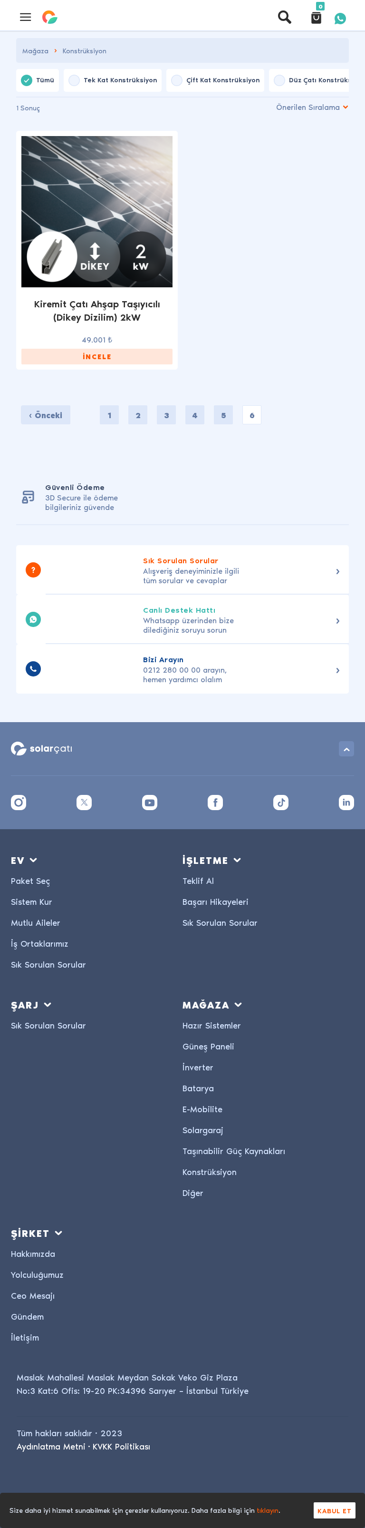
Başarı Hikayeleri (215, 901)
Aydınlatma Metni (51, 1446)
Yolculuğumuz (37, 1274)
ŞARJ (25, 1004)
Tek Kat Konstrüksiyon (120, 79)
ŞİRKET (30, 1233)
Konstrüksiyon (209, 1171)
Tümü (45, 79)
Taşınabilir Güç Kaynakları (233, 1150)
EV (18, 860)
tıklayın (268, 1510)
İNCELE (97, 356)
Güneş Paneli (208, 1046)
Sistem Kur (31, 901)
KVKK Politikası (121, 1446)
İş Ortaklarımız (39, 943)
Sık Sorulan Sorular (48, 964)
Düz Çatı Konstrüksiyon (327, 79)
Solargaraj (202, 1130)
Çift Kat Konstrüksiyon (222, 79)
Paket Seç (30, 880)
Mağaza (35, 50)
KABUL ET (334, 1510)
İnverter (197, 1067)
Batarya (198, 1088)
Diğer (192, 1192)
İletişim (25, 1337)
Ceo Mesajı (33, 1295)
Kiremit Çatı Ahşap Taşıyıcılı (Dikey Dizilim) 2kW (97, 310)
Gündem (27, 1316)
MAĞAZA (206, 1004)
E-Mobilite (202, 1109)
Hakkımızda (33, 1253)
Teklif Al (198, 880)
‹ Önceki (45, 415)
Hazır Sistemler (211, 1025)
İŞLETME (205, 860)
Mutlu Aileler (35, 922)
